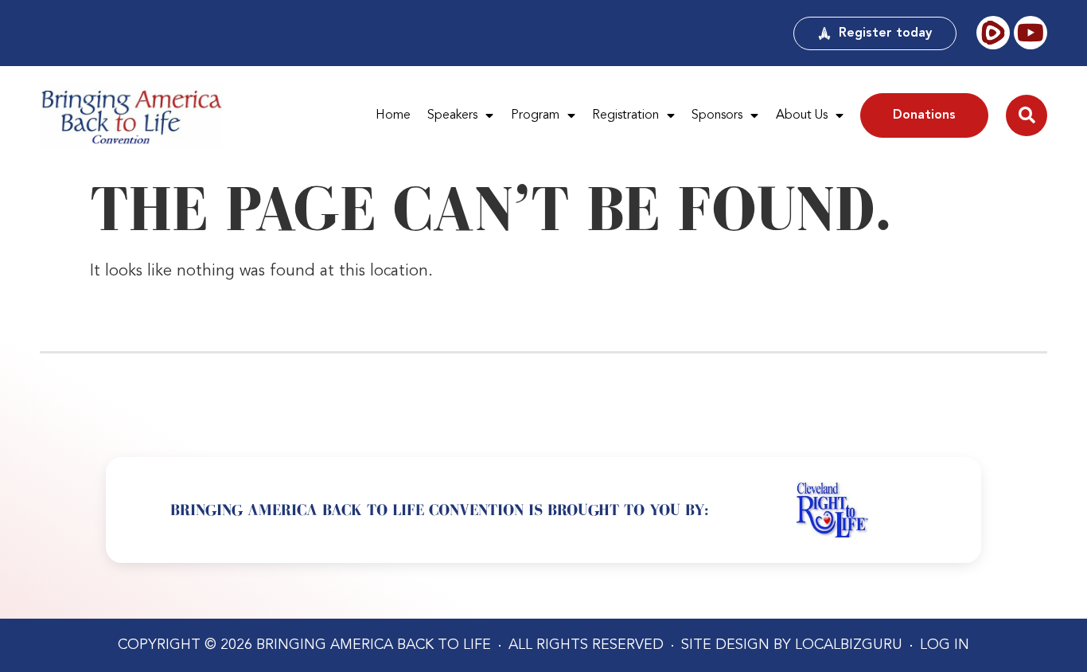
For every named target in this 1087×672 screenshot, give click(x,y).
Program (535, 115)
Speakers (452, 115)
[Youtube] (1030, 32)
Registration (625, 115)
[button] (1026, 115)
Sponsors (717, 115)
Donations (924, 115)
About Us (802, 115)
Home (393, 115)
